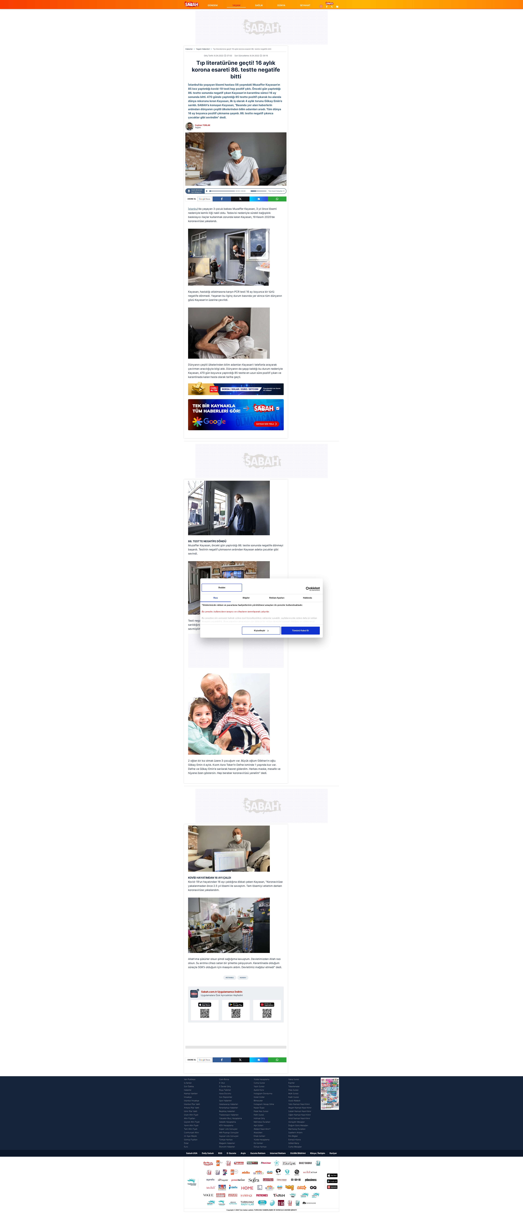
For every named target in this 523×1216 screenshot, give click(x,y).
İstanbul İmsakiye (191, 1100)
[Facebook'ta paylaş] (222, 199)
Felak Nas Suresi (261, 1111)
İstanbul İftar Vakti (192, 1104)
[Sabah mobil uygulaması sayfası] (194, 993)
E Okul (222, 1083)
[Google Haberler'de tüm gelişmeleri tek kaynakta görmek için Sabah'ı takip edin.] (236, 416)
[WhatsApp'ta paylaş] (277, 199)
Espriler (291, 1083)
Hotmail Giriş (259, 1118)
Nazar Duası (259, 1107)
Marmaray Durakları (296, 1129)
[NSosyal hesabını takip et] (336, 6)
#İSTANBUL (230, 978)
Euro (186, 1146)
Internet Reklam (278, 1153)
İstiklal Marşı (293, 1143)
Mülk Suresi (293, 1093)
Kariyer (333, 1153)
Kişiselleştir (259, 630)
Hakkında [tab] (307, 598)
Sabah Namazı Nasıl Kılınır (299, 1111)
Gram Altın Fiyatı (191, 1115)
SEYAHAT (305, 5)
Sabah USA (191, 1153)
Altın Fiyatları (189, 1118)
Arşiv (243, 1153)
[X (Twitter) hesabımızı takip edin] (332, 6)
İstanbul (193, 208)
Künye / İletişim (317, 1153)
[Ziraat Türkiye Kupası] (321, 6)
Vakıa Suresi (293, 1079)
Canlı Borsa (224, 1079)
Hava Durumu (225, 1093)
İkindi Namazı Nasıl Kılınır (299, 1118)
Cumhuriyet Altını (191, 1132)
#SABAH (243, 978)
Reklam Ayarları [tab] (276, 598)
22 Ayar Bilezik (190, 1136)
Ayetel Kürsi (259, 1090)
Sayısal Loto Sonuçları (228, 1136)
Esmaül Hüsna (294, 1139)
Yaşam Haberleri (203, 49)
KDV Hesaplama (226, 1125)
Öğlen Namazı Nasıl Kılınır (299, 1115)
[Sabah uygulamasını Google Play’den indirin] (236, 1010)
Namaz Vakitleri (191, 1093)
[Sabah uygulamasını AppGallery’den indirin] (267, 1010)
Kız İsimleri (258, 1143)
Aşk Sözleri (258, 1125)
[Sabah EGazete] (330, 1113)
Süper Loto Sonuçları (228, 1129)
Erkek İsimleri (259, 1136)
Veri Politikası (189, 1079)
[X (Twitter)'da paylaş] (240, 199)
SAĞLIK (259, 5)
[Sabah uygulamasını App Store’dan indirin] (205, 1010)
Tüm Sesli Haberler (275, 191)
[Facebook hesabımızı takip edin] (326, 6)
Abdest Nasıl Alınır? (262, 1129)
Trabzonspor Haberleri (228, 1115)
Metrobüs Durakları (262, 1122)
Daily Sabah (208, 1153)
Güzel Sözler (259, 1097)
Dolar (186, 1143)
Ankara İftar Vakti (191, 1107)
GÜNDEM (213, 5)
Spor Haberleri (225, 1100)
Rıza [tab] (215, 598)
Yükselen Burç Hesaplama (230, 1118)
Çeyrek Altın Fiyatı (192, 1122)
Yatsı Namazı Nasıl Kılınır (299, 1104)
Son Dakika (189, 1086)
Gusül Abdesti (294, 1100)
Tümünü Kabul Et (300, 630)
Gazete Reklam (257, 1153)
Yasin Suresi (259, 1086)
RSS (220, 1153)
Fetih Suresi (259, 1115)
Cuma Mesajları (295, 1146)
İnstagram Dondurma (263, 1093)
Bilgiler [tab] (246, 598)
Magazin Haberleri (227, 1143)
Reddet (221, 587)
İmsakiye (188, 1097)
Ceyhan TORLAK (202, 125)
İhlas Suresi (293, 1090)
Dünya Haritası (260, 1146)
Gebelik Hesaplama (227, 1122)
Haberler (189, 49)
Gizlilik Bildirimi (298, 1153)
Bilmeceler (258, 1100)
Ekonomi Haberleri (227, 1146)
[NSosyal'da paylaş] (259, 199)
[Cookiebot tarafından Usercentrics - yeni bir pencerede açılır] (308, 589)
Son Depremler (225, 1097)
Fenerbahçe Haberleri (228, 1107)
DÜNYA (281, 5)
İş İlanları (188, 1083)
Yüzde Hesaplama (261, 1079)
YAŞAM (236, 5)
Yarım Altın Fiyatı (191, 1125)
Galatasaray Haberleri (228, 1104)
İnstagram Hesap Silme (264, 1104)
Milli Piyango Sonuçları (229, 1132)
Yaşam (198, 127)
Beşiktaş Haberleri (227, 1111)
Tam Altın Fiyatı (190, 1129)
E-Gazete (231, 1153)
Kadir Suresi (293, 1097)
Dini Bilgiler (293, 1136)
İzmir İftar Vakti (190, 1111)
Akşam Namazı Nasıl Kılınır (299, 1107)
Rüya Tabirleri (225, 1090)
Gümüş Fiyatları (190, 1139)
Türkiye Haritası (226, 1139)
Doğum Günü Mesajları (298, 1125)
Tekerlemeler (294, 1086)
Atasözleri (258, 1132)
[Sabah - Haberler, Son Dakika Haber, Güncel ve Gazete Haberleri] (191, 4)
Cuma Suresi (259, 1083)
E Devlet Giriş (225, 1086)
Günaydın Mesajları (296, 1122)
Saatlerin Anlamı (295, 1132)
